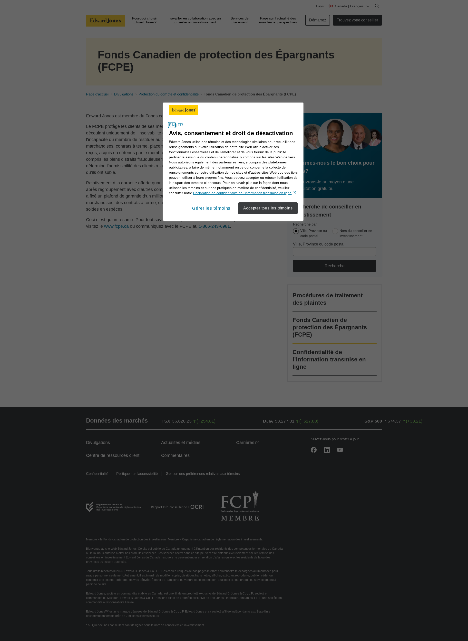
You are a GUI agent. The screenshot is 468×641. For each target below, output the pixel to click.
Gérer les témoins (211, 208)
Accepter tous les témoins (267, 208)
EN (172, 125)
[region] (233, 162)
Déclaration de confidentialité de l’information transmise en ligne (244, 193)
